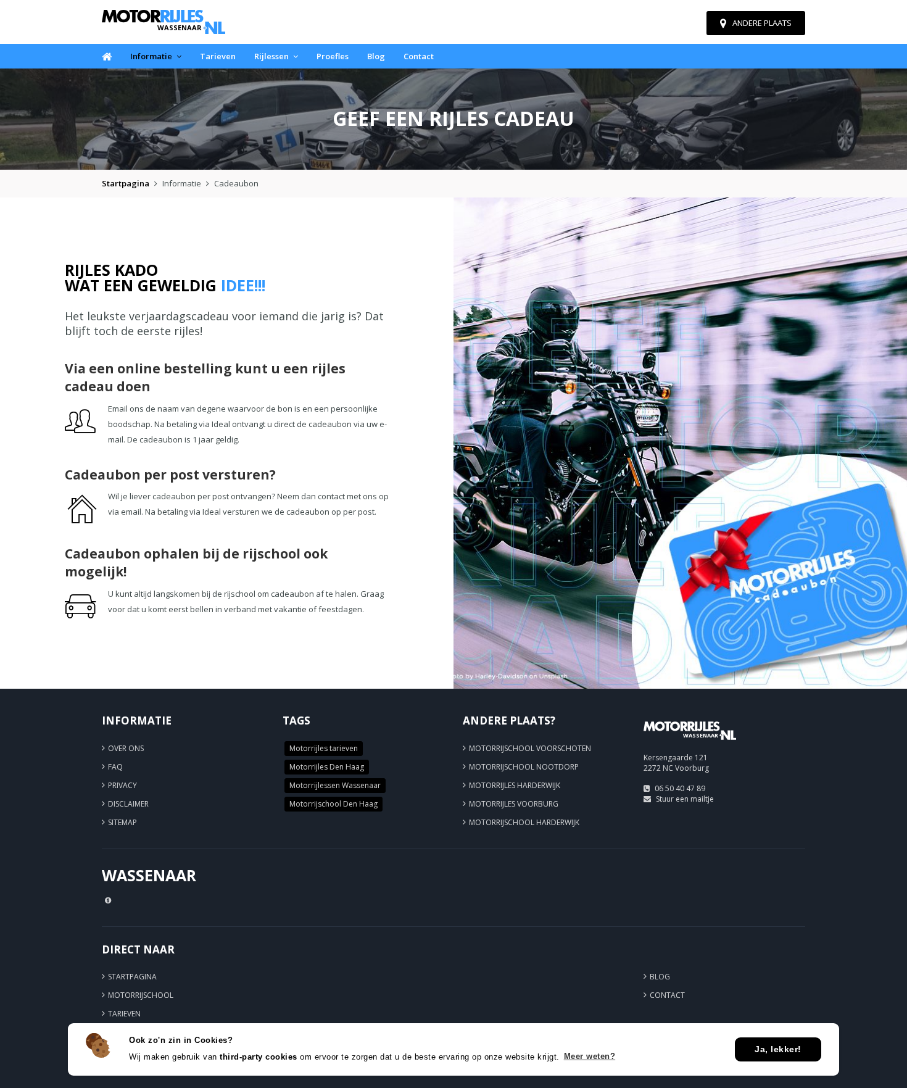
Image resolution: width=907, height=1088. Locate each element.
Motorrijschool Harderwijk (524, 822)
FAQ (115, 767)
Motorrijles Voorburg (513, 804)
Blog (376, 56)
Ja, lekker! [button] (778, 1049)
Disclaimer (128, 804)
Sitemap (122, 822)
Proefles (333, 56)
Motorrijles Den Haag (326, 767)
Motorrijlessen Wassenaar (335, 785)
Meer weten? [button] (590, 1056)
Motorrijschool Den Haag (333, 804)
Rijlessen (271, 56)
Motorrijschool (140, 995)
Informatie (151, 56)
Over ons (126, 748)
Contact (419, 56)
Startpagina (125, 183)
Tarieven (218, 56)
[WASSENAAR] (690, 745)
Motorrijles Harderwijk (514, 785)
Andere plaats (762, 22)
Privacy (122, 785)
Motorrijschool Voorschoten (530, 748)
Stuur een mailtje (685, 799)
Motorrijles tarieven (323, 748)
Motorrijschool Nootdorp (524, 767)
